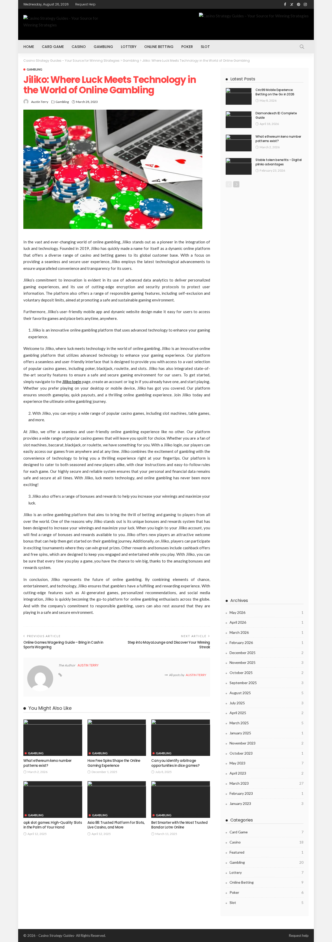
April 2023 (266, 773)
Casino (79, 46)
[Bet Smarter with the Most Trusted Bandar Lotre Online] (180, 799)
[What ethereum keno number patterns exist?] (52, 737)
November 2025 (266, 662)
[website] (60, 675)
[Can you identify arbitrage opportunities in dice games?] (180, 737)
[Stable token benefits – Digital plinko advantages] (239, 166)
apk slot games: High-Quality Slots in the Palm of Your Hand (52, 825)
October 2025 (266, 672)
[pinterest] (298, 4)
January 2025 (266, 733)
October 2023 (266, 753)
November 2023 (266, 743)
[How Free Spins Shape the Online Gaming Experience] (116, 737)
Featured (266, 852)
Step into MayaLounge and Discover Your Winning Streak (169, 645)
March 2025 (266, 723)
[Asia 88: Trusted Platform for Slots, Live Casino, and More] (116, 799)
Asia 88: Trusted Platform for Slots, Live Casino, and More (116, 825)
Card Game (53, 46)
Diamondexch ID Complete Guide (276, 115)
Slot (205, 46)
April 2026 (266, 622)
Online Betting (159, 46)
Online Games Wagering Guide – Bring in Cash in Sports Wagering (63, 645)
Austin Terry (39, 102)
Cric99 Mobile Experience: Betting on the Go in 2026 (274, 92)
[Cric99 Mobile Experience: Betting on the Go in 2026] (239, 96)
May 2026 (266, 612)
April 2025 (266, 713)
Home (28, 46)
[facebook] (285, 4)
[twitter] (291, 4)
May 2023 (266, 763)
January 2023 (266, 803)
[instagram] (305, 4)
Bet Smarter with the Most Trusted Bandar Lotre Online (179, 825)
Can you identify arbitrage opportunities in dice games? (175, 763)
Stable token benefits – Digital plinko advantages (278, 162)
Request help (85, 4)
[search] (302, 46)
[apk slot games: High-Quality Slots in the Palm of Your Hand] (52, 799)
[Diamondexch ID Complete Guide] (239, 119)
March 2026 (266, 632)
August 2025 (266, 693)
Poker (187, 46)
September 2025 (266, 682)
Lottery (128, 46)
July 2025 (266, 703)
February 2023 (266, 793)
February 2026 (266, 642)
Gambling (103, 46)
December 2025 (266, 652)
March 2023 (266, 783)
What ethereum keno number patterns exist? (47, 763)
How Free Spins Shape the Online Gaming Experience (113, 763)
